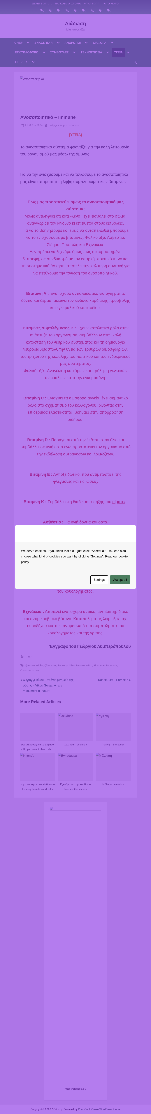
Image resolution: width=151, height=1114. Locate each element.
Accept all (120, 579)
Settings (99, 579)
